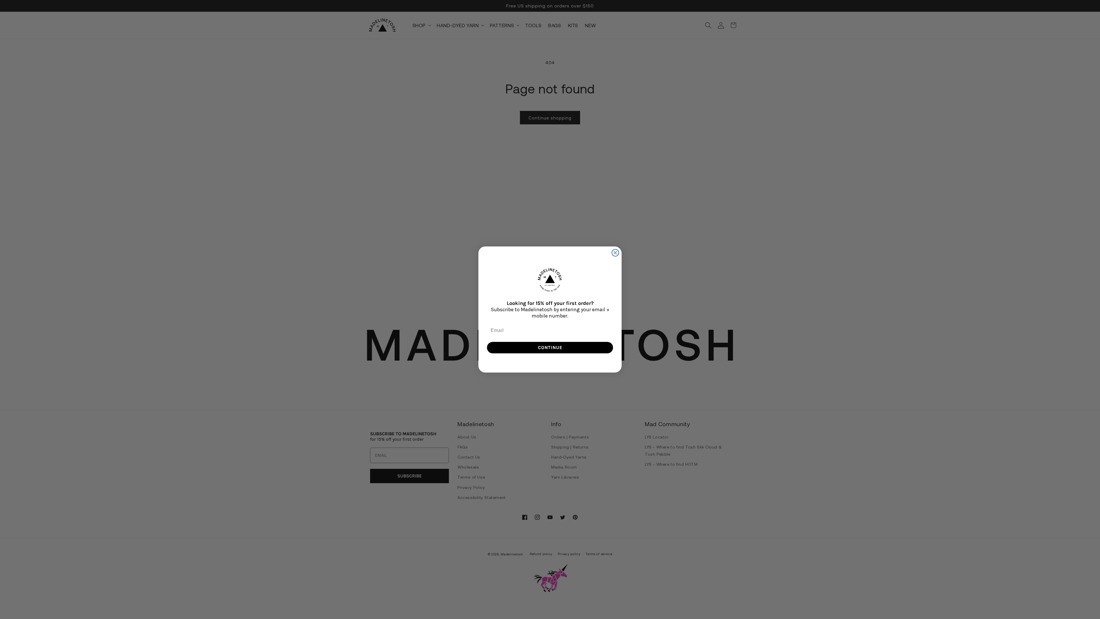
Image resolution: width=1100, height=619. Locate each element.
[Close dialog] (615, 252)
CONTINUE (550, 347)
